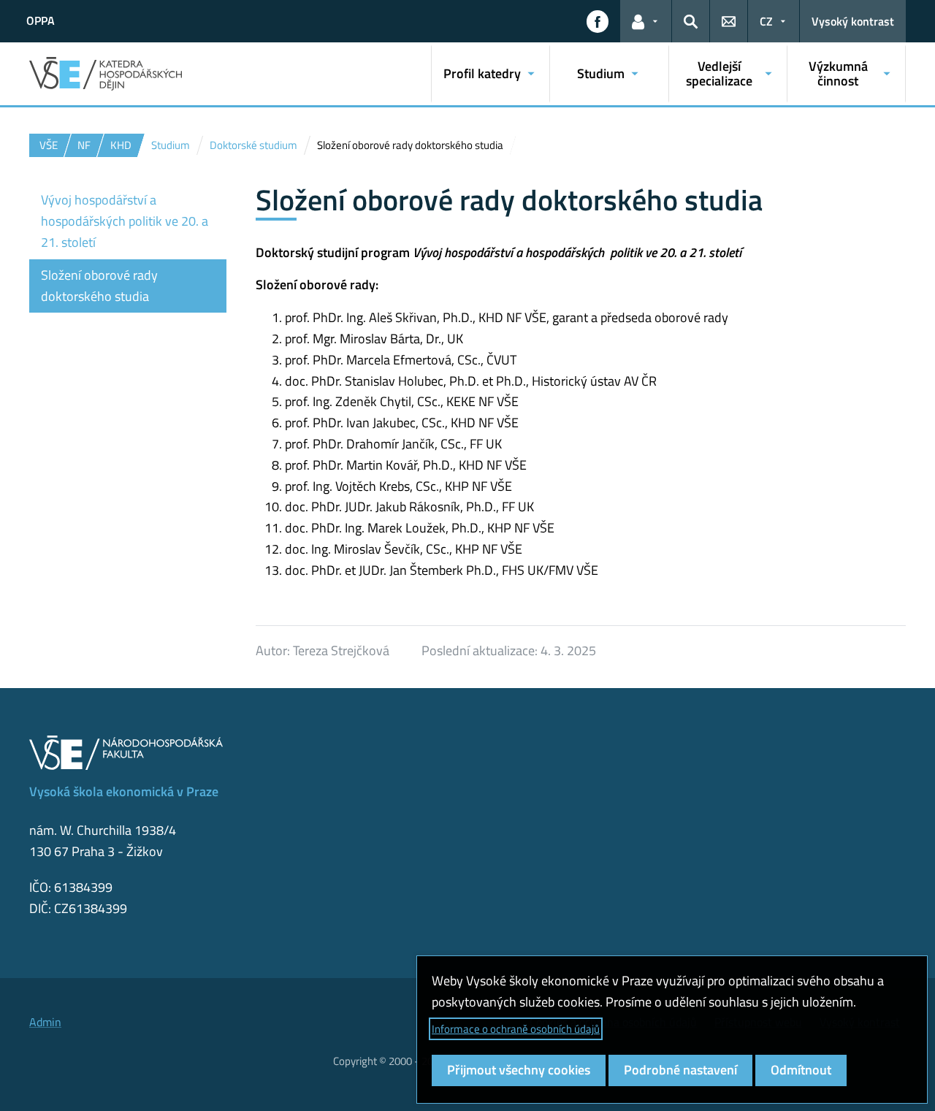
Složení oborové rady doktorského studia (99, 285)
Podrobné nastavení (680, 1070)
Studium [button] (601, 73)
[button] (597, 21)
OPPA (40, 20)
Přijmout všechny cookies (518, 1070)
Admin (45, 1022)
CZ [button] (766, 21)
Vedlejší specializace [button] (719, 73)
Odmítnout (801, 1070)
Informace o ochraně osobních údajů (516, 1028)
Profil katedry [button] (482, 73)
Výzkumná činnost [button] (838, 73)
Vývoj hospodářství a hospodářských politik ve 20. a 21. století (124, 221)
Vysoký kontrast (853, 21)
